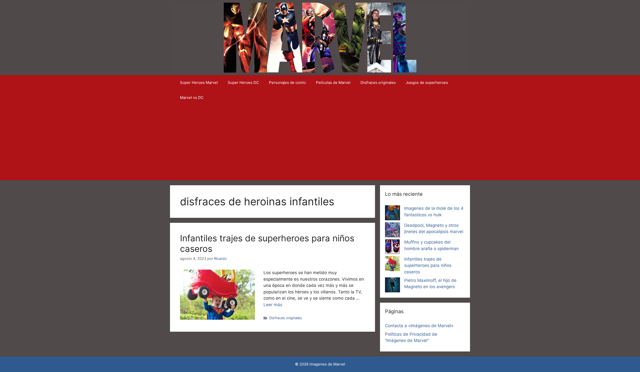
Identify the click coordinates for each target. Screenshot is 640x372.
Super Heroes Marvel (199, 82)
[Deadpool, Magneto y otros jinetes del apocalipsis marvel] (392, 230)
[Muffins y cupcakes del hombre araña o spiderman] (392, 247)
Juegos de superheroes (427, 82)
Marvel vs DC (192, 97)
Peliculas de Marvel (333, 82)
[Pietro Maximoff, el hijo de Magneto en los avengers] (392, 285)
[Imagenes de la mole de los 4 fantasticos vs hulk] (392, 213)
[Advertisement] (320, 143)
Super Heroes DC (243, 82)
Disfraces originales (378, 82)
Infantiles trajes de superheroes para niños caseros (428, 265)
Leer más (273, 304)
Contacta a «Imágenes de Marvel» (419, 325)
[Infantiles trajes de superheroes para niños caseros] (392, 264)
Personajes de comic (287, 82)
